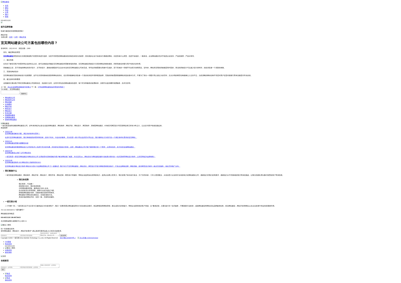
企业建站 (8, 104)
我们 (6, 14)
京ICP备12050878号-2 (68, 238)
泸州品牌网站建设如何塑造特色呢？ (51, 87)
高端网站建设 (10, 115)
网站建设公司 (10, 98)
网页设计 (8, 109)
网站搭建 (8, 102)
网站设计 (8, 111)
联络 (6, 17)
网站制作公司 (10, 100)
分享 (6, 12)
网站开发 (22, 37)
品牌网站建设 (10, 117)
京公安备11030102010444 (88, 238)
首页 (6, 6)
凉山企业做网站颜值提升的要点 (19, 87)
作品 (6, 10)
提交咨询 (63, 235)
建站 (6, 8)
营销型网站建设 (11, 119)
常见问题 (8, 113)
